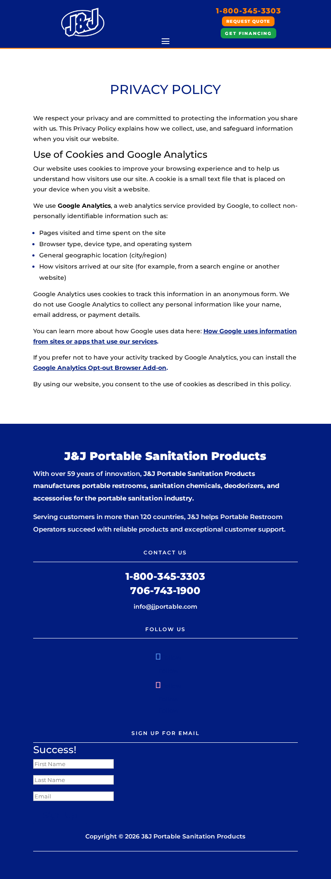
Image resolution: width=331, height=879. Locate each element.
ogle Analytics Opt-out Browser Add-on (104, 368)
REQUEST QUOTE (248, 21)
